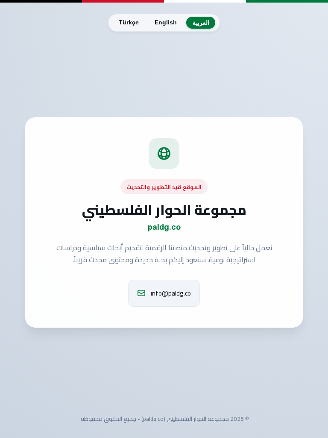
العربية (201, 23)
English (166, 22)
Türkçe (129, 22)
